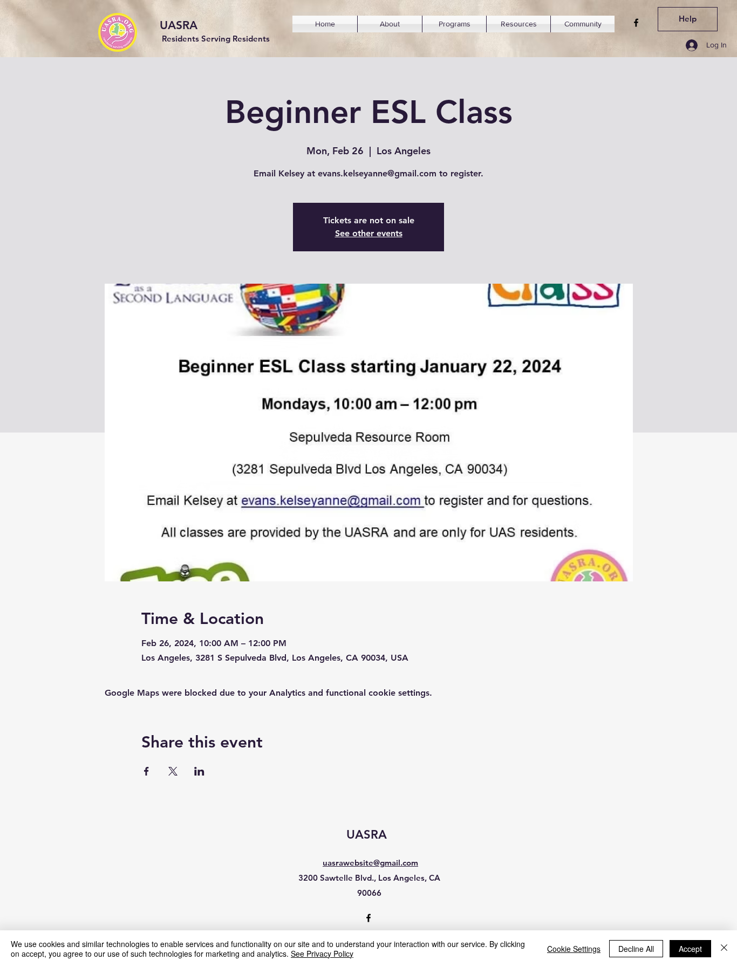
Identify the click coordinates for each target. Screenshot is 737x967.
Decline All (636, 948)
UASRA (178, 25)
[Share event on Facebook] (146, 771)
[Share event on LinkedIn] (199, 771)
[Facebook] (636, 22)
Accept (690, 948)
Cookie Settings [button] (573, 948)
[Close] (724, 948)
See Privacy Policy (322, 953)
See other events (368, 233)
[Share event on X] (173, 771)
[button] (390, 24)
